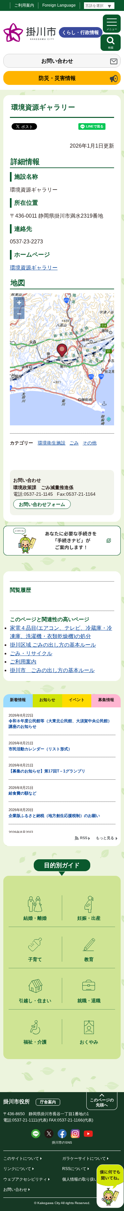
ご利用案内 (24, 5)
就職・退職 (89, 1000)
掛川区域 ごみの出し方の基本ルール (53, 645)
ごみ (74, 442)
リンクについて (17, 1168)
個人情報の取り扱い (80, 1179)
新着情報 (18, 699)
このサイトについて (21, 1158)
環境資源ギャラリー (34, 267)
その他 (90, 442)
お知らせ (47, 699)
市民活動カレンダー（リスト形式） (40, 749)
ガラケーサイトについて (84, 1158)
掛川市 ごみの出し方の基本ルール (52, 670)
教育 (89, 959)
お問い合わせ (57, 61)
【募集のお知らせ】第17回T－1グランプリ (47, 771)
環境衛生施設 (51, 442)
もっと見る (105, 838)
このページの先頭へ (102, 1102)
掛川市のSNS (62, 1142)
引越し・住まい (35, 1000)
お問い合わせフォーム (42, 504)
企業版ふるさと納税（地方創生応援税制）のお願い (54, 815)
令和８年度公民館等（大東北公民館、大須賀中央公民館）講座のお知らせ (60, 724)
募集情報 (106, 699)
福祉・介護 (35, 1042)
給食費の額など (22, 793)
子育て (35, 959)
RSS (83, 838)
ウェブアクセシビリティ (25, 1179)
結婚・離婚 (35, 918)
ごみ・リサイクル (31, 653)
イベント (77, 699)
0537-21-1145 (38, 494)
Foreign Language (59, 5)
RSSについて (74, 1168)
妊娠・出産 (89, 918)
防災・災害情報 (57, 78)
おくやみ (89, 1042)
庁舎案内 (48, 1102)
